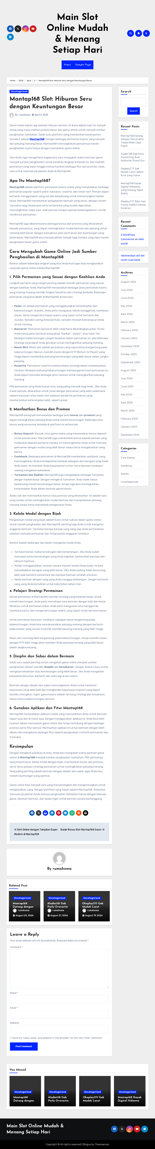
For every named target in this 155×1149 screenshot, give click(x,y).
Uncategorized (19, 91)
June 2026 (127, 298)
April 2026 (127, 314)
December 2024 (130, 434)
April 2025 (127, 402)
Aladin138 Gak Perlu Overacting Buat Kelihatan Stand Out (133, 157)
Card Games (128, 457)
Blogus (87, 1144)
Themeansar (102, 1144)
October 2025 (129, 354)
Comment (16, 947)
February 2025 (129, 418)
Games (125, 473)
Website (14, 1022)
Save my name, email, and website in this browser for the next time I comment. (58, 1037)
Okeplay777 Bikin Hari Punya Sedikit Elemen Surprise (133, 205)
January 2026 (129, 338)
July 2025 (127, 378)
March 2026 (128, 322)
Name (14, 993)
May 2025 (126, 394)
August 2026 (128, 281)
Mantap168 (37, 139)
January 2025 (129, 426)
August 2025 (128, 370)
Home (67, 65)
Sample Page (83, 65)
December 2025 (130, 346)
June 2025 (127, 386)
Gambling (126, 465)
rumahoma (24, 115)
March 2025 (128, 410)
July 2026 (127, 290)
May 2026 (126, 306)
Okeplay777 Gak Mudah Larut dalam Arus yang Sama (132, 172)
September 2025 (130, 362)
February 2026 (129, 330)
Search (126, 91)
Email (14, 1007)
